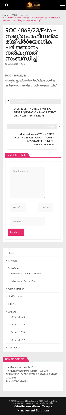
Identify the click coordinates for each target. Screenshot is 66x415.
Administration (16, 288)
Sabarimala (14, 268)
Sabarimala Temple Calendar (26, 273)
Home (11, 252)
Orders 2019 (18, 324)
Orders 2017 (18, 339)
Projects (12, 260)
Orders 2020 (18, 316)
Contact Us (14, 347)
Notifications (15, 296)
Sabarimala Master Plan (23, 281)
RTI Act (12, 303)
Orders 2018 (18, 332)
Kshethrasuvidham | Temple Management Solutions (33, 408)
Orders (12, 311)
